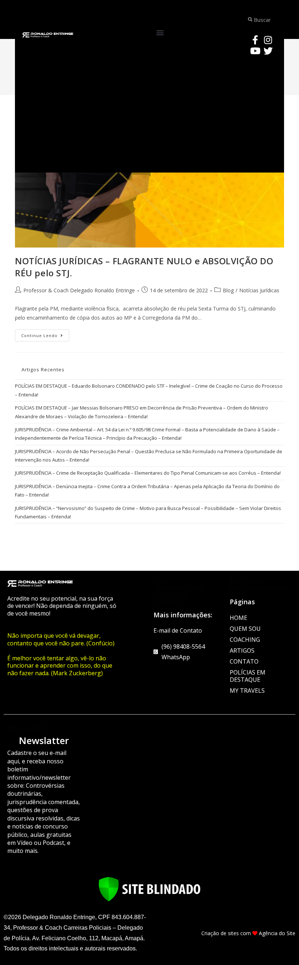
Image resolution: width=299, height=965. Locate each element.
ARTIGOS (242, 650)
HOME (238, 618)
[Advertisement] (149, 114)
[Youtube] (255, 50)
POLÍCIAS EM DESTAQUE (247, 676)
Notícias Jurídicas (259, 290)
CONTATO (244, 661)
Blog (228, 290)
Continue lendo (45, 333)
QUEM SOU (245, 629)
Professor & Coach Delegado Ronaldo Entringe (79, 290)
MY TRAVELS (247, 691)
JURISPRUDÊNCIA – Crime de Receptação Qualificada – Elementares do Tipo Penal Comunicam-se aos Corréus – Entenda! (148, 473)
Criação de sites (220, 933)
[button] (160, 33)
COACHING (245, 640)
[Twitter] (268, 50)
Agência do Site (277, 933)
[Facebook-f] (255, 39)
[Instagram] (268, 39)
